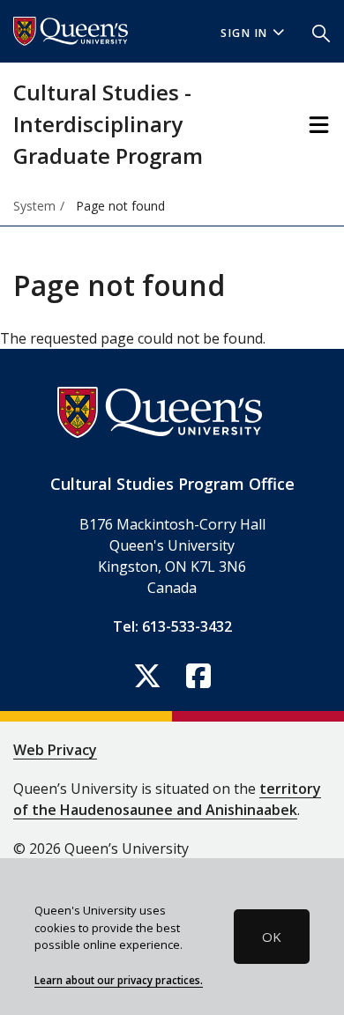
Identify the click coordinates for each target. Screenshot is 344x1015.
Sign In (244, 33)
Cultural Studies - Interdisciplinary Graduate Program (108, 124)
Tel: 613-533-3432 (172, 626)
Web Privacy (55, 749)
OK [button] (271, 936)
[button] (321, 32)
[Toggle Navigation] (319, 124)
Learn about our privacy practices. (118, 980)
